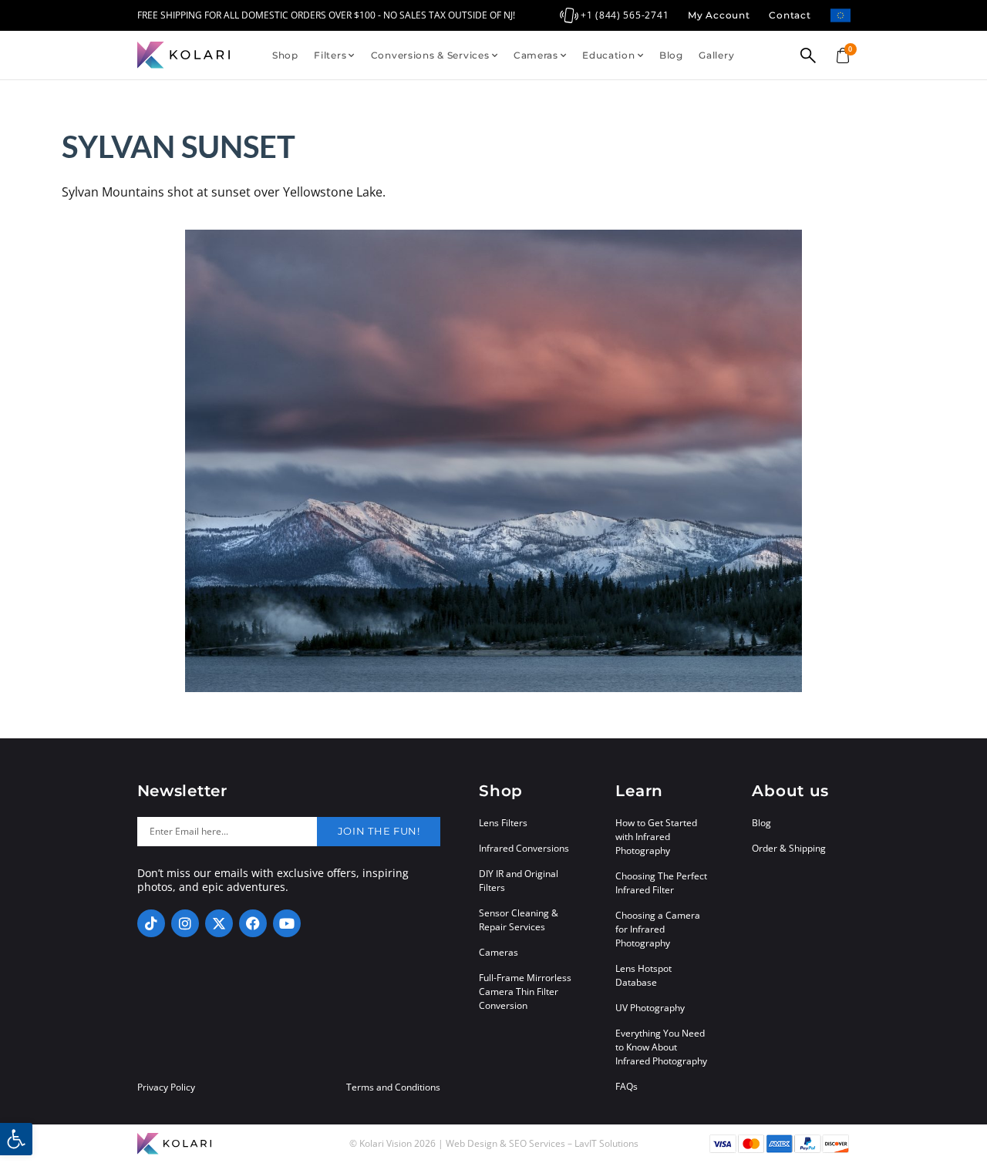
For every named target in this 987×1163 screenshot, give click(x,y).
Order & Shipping (789, 848)
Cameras (536, 55)
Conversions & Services (430, 55)
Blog (671, 55)
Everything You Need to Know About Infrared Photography (661, 1047)
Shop (285, 55)
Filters (330, 55)
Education (608, 55)
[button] (16, 1139)
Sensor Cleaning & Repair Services (518, 919)
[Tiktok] (151, 923)
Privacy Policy (166, 1087)
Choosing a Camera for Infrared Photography (657, 929)
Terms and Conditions (393, 1087)
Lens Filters (503, 822)
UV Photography (650, 1007)
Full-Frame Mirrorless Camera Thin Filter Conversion (525, 991)
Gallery (716, 55)
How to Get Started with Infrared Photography (656, 836)
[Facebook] (253, 923)
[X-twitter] (219, 923)
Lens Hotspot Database (643, 975)
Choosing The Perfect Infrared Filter (661, 882)
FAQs (626, 1086)
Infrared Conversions (524, 848)
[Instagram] (185, 923)
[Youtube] (287, 923)
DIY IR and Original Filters (518, 880)
